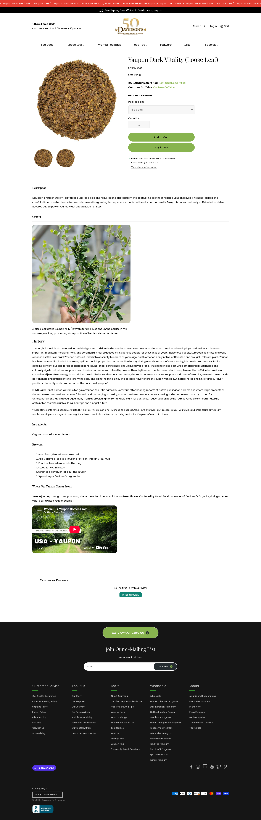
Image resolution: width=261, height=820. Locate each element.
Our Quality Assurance (44, 696)
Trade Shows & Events (201, 722)
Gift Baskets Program (161, 733)
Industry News (118, 712)
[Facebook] (191, 767)
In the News (195, 706)
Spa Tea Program (159, 754)
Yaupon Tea (117, 743)
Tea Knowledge (119, 717)
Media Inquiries (197, 717)
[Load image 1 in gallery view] (43, 158)
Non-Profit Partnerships (84, 722)
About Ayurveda (119, 696)
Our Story (77, 696)
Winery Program (158, 759)
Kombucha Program (160, 738)
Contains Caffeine (164, 87)
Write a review (130, 595)
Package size (136, 102)
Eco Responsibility (81, 712)
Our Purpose (78, 701)
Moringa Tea (117, 738)
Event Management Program (165, 722)
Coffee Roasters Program (163, 712)
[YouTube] (212, 767)
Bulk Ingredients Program (163, 706)
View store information (144, 167)
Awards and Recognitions (202, 696)
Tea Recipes (117, 727)
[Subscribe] (165, 666)
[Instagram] (198, 767)
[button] (199, 26)
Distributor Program (160, 717)
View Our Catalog (131, 633)
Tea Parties (195, 727)
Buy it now (161, 147)
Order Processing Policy (44, 701)
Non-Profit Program (160, 749)
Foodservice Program (161, 727)
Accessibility (38, 733)
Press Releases (197, 712)
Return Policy (39, 712)
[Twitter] (218, 767)
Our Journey (78, 706)
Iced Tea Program (159, 743)
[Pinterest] (225, 767)
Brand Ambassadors (199, 701)
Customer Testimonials (84, 733)
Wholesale (155, 696)
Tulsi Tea (115, 733)
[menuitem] (49, 44)
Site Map (36, 722)
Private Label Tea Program (164, 701)
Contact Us (38, 727)
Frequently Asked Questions (125, 749)
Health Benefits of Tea (122, 722)
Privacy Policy (39, 717)
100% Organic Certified (172, 83)
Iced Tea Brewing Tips (122, 706)
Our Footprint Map (81, 727)
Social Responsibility (82, 717)
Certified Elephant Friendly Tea (127, 701)
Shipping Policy (40, 706)
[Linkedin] (205, 767)
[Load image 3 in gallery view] (65, 158)
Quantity (133, 118)
